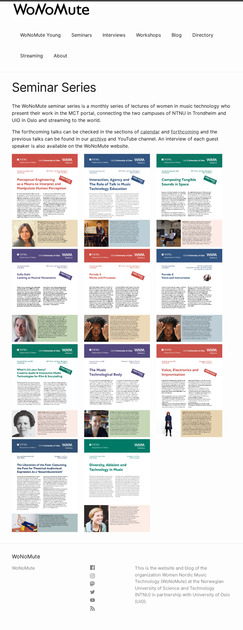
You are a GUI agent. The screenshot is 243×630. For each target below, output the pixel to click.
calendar (150, 132)
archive (98, 139)
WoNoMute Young (40, 35)
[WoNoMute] (93, 568)
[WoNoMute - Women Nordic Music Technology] (93, 600)
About (60, 56)
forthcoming (185, 132)
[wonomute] (93, 576)
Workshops (148, 35)
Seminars (81, 35)
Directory (202, 35)
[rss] (93, 609)
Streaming (31, 56)
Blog (177, 35)
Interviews (114, 35)
